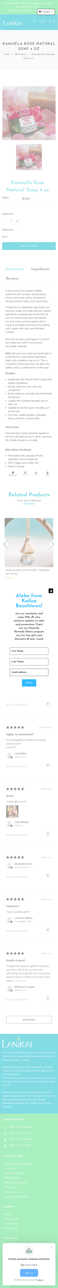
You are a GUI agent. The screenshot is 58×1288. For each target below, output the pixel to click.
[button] (46, 12)
